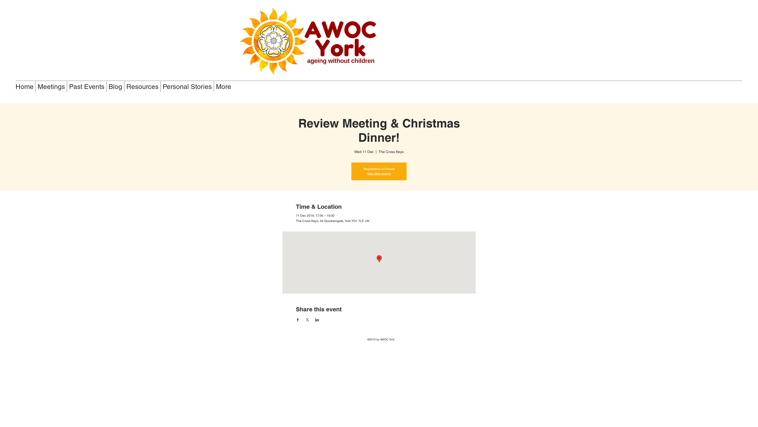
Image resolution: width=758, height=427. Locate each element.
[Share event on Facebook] (298, 319)
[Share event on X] (307, 319)
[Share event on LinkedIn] (317, 319)
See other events (379, 174)
